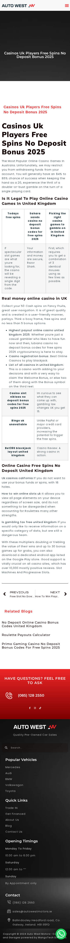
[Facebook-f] (30, 708)
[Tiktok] (40, 708)
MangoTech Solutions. (52, 937)
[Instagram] (35, 708)
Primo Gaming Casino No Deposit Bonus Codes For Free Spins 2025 (31, 645)
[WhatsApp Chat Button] (61, 934)
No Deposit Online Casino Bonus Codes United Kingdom (30, 624)
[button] (67, 5)
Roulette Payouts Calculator (26, 635)
